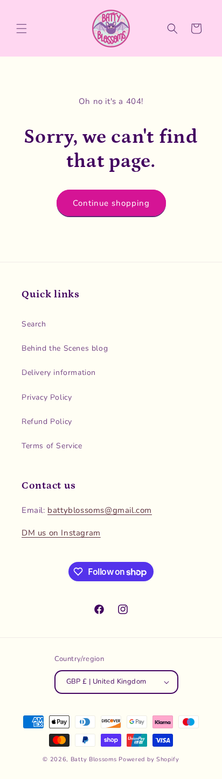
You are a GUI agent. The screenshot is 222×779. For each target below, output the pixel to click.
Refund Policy (47, 421)
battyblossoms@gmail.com (99, 510)
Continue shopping (111, 203)
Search (34, 324)
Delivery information (59, 372)
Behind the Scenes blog (65, 348)
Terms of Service (52, 446)
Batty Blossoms (94, 759)
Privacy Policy (47, 397)
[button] (21, 28)
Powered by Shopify (149, 759)
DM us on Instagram (61, 532)
